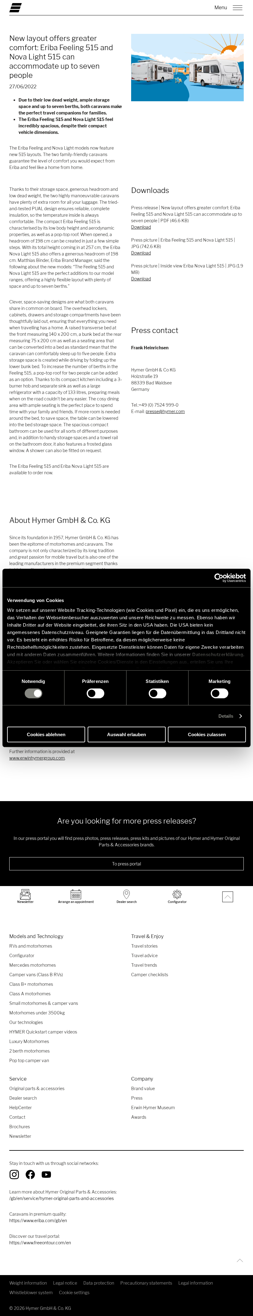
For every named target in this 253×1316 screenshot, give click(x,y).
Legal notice (65, 1283)
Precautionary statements (146, 1283)
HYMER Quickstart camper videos (43, 1031)
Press (137, 1098)
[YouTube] (46, 1174)
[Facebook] (30, 1174)
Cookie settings (74, 1292)
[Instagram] (14, 1174)
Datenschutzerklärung (217, 654)
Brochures (19, 1126)
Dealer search (23, 1098)
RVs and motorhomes (30, 946)
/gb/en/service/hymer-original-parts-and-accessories (61, 1198)
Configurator (21, 955)
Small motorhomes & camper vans (43, 1003)
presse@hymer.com (165, 411)
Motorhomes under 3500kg (37, 1012)
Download (141, 227)
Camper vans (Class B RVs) (36, 974)
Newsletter (20, 1136)
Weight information (28, 1283)
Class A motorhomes (30, 993)
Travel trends (144, 965)
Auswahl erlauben (126, 734)
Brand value (143, 1088)
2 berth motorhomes (29, 1050)
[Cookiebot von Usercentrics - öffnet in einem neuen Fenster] (219, 578)
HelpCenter (20, 1107)
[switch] (95, 693)
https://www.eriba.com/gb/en (38, 1220)
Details (226, 716)
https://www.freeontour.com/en (40, 1242)
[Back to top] (238, 1260)
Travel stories (144, 946)
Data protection (98, 1283)
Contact (17, 1117)
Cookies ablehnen (46, 734)
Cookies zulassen (207, 734)
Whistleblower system (31, 1292)
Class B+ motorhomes (31, 984)
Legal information (195, 1283)
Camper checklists (149, 974)
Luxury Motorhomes (29, 1041)
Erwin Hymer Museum (153, 1107)
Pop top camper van (29, 1060)
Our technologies (26, 1022)
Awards (138, 1117)
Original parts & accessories (36, 1088)
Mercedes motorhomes (32, 965)
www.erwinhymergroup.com (37, 757)
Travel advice (144, 955)
